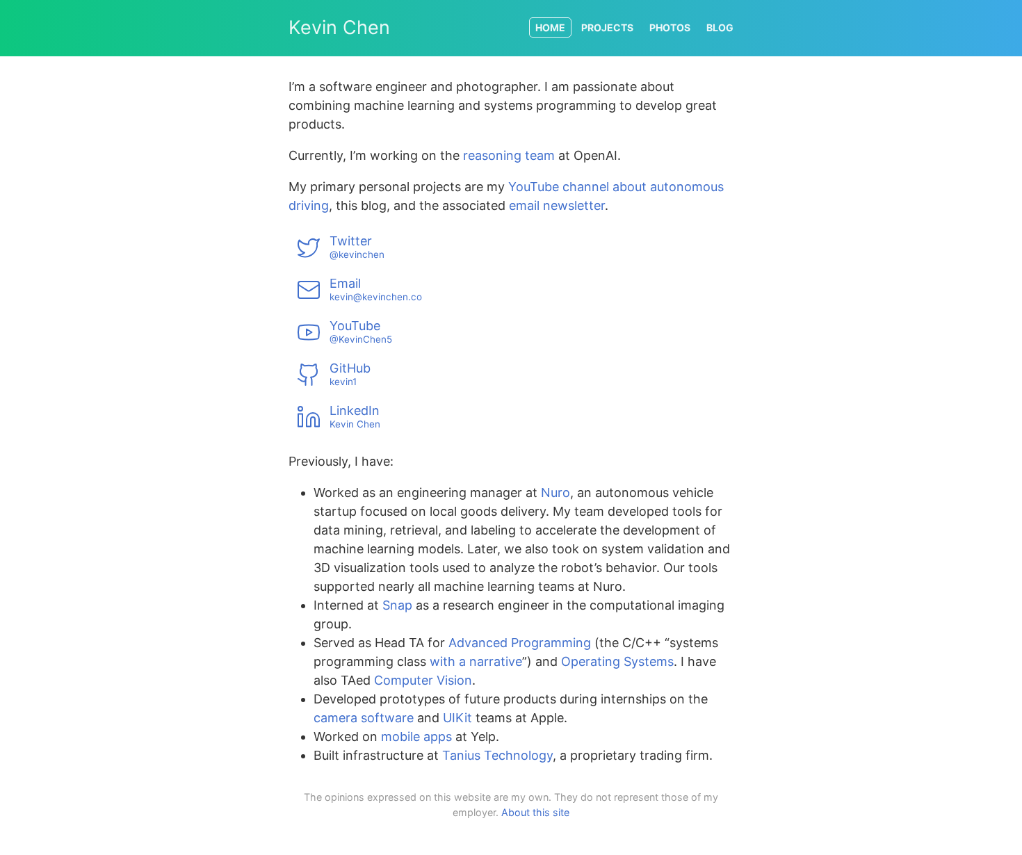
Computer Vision (423, 680)
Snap (397, 605)
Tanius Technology (497, 755)
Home (550, 27)
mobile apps (416, 736)
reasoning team (509, 155)
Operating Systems (617, 661)
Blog (719, 27)
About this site (535, 812)
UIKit (457, 717)
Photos (669, 27)
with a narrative (476, 661)
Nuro (555, 492)
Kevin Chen (339, 27)
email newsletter (557, 205)
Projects (607, 27)
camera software (364, 717)
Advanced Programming (519, 642)
